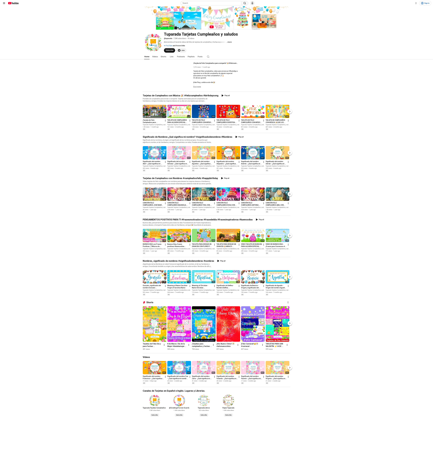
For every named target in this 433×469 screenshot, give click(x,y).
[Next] (290, 111)
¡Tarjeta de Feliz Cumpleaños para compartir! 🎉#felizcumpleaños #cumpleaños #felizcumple (215, 63)
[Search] (244, 3)
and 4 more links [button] (179, 46)
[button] (197, 87)
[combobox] (212, 3)
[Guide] (4, 3)
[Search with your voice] (252, 3)
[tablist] (216, 56)
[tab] (147, 56)
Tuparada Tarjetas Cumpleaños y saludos (156, 125)
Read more (197, 87)
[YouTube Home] (13, 3)
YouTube (169, 46)
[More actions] (165, 120)
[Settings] (416, 3)
